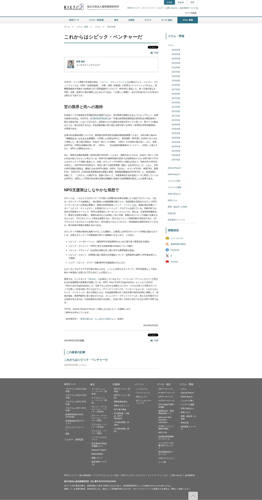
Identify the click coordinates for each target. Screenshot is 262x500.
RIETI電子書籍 (120, 409)
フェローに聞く (174, 181)
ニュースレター (177, 238)
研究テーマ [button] (74, 20)
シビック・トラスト (122, 205)
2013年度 (176, 107)
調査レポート (97, 458)
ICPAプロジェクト (166, 458)
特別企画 (171, 213)
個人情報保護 (85, 475)
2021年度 (176, 72)
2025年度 (176, 54)
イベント (139, 384)
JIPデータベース (165, 389)
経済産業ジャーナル (176, 220)
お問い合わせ (171, 8)
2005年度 (176, 142)
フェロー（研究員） (74, 439)
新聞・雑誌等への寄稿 (177, 207)
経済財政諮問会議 (98, 118)
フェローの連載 (174, 187)
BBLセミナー (141, 396)
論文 (92, 384)
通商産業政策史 (120, 401)
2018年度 (176, 85)
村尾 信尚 (80, 61)
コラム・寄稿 (82, 27)
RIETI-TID (162, 432)
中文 (192, 2)
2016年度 (176, 94)
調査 (67, 433)
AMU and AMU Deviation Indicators (164, 419)
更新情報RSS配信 (178, 244)
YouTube (174, 261)
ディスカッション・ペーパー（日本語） (99, 391)
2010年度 (176, 120)
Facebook (175, 250)
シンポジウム (142, 389)
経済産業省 (190, 475)
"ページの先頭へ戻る (193, 496)
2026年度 (176, 50)
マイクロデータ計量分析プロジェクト (166, 445)
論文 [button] (116, 20)
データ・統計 (164, 384)
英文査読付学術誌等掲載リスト (99, 444)
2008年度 (176, 129)
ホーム (67, 27)
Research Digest (99, 450)
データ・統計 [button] (166, 20)
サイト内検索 (190, 13)
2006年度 (176, 138)
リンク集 (162, 462)
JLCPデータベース (166, 400)
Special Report (174, 168)
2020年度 (176, 76)
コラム (97, 27)
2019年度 (176, 80)
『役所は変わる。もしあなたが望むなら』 (97, 318)
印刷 (156, 52)
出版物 (116, 384)
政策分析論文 (97, 454)
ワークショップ (143, 392)
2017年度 (176, 89)
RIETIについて (133, 8)
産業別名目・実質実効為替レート (166, 412)
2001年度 (111, 27)
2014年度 (176, 102)
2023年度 (176, 63)
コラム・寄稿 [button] (187, 20)
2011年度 (176, 116)
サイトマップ (148, 8)
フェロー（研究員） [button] (96, 20)
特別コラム (172, 200)
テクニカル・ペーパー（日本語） (99, 425)
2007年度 (176, 133)
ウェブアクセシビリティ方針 (106, 475)
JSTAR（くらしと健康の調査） (166, 427)
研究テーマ (70, 384)
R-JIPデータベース (166, 392)
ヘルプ (160, 8)
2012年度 (176, 111)
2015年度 (176, 98)
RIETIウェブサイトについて (133, 475)
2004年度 (176, 146)
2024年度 (176, 58)
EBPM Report (174, 174)
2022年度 (176, 67)
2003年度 (176, 151)
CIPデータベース (165, 396)
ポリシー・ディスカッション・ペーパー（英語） (99, 418)
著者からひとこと (121, 405)
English (181, 2)
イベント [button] (147, 20)
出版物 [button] (131, 20)
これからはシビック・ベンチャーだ (86, 359)
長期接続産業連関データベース (166, 437)
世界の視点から (174, 194)
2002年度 (176, 155)
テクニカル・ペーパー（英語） (99, 432)
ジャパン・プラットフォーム (113, 82)
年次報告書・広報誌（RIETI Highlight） (121, 415)
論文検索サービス (187, 8)
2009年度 (176, 124)
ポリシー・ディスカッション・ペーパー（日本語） (99, 409)
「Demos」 (92, 279)
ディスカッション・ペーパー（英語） (99, 400)
